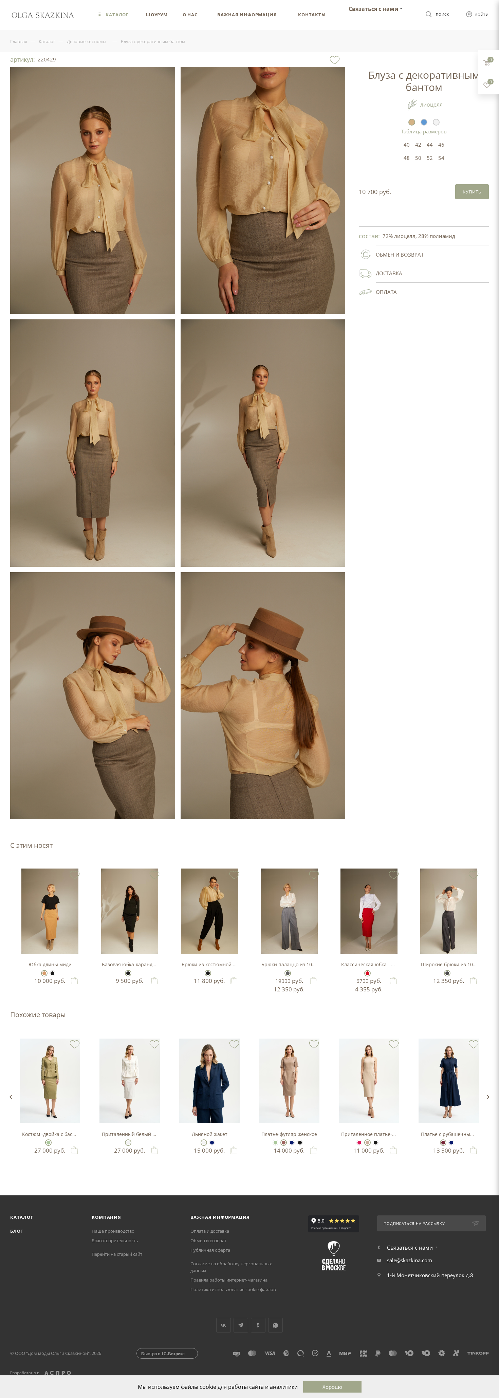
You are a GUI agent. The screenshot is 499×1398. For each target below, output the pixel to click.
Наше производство (113, 1231)
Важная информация (220, 1217)
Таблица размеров (424, 131)
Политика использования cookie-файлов (233, 1289)
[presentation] (10, 1097)
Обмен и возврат (208, 1240)
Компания (106, 1217)
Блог (16, 1231)
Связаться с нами (374, 9)
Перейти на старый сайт (117, 1254)
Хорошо (332, 1386)
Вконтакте (223, 1325)
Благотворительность (115, 1240)
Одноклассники (258, 1325)
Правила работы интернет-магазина (228, 1280)
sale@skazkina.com (409, 1260)
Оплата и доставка (209, 1231)
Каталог (21, 1217)
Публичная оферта (210, 1250)
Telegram (241, 1325)
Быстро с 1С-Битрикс (163, 1353)
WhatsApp (275, 1325)
